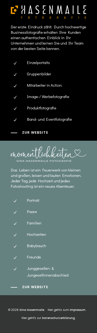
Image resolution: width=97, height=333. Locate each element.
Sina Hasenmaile (31, 310)
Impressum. (78, 310)
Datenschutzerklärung (58, 318)
